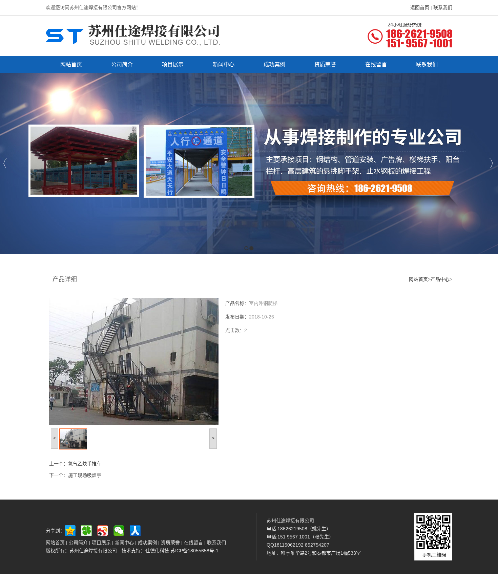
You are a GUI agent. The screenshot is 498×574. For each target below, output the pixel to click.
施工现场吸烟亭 (84, 475)
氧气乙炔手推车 (84, 463)
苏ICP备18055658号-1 (194, 550)
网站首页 (418, 279)
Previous (5, 163)
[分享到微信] (120, 530)
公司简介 (77, 542)
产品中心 (440, 279)
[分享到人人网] (137, 530)
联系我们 (442, 7)
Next (491, 163)
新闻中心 (124, 542)
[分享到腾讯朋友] (88, 530)
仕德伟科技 (157, 550)
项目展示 (101, 542)
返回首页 (419, 7)
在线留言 (193, 542)
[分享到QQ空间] (72, 530)
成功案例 (148, 542)
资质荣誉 (170, 542)
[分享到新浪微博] (104, 530)
